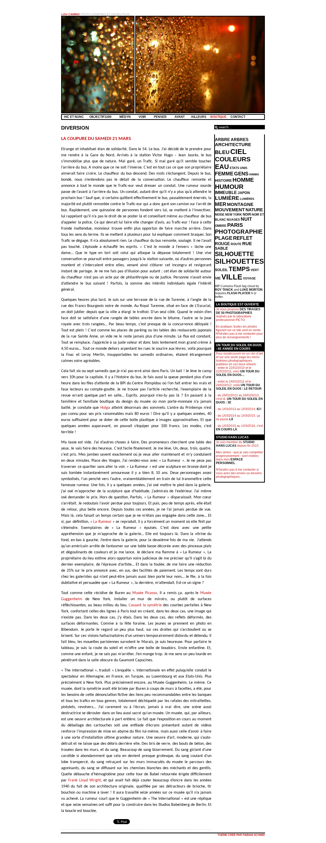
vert (255, 270)
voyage (249, 278)
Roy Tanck (224, 289)
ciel (238, 151)
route (236, 244)
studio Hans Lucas (235, 443)
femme (224, 173)
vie (218, 278)
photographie (239, 231)
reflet (242, 238)
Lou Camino (70, 14)
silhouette (234, 253)
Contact (237, 117)
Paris (235, 225)
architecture (233, 144)
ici (259, 409)
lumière (227, 198)
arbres (240, 139)
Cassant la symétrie (145, 605)
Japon (244, 193)
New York (233, 214)
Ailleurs (198, 117)
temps (239, 268)
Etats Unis (238, 168)
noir (247, 214)
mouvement (230, 209)
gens (241, 173)
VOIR (142, 117)
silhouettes (239, 261)
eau (222, 167)
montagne (240, 204)
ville (231, 277)
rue (247, 243)
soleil (221, 270)
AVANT (180, 117)
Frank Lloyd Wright (84, 780)
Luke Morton (251, 289)
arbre (222, 139)
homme (243, 180)
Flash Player (238, 293)
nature (254, 209)
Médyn (125, 117)
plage (223, 238)
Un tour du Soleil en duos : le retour (239, 386)
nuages (233, 219)
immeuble (226, 192)
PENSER (160, 117)
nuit (246, 219)
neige (219, 214)
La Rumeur (102, 522)
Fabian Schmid (254, 834)
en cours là (226, 429)
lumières (247, 198)
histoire (223, 180)
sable (221, 248)
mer (220, 204)
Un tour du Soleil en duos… (238, 373)
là (231, 419)
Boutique (218, 117)
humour (229, 186)
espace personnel (229, 461)
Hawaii (254, 174)
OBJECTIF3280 (101, 117)
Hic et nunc (74, 117)
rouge (222, 244)
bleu (222, 152)
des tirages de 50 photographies (238, 311)
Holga (105, 408)
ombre (220, 226)
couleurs (233, 159)
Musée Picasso (144, 593)
